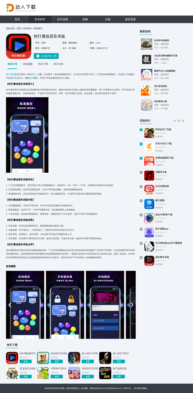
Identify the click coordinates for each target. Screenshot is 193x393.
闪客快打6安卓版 (59, 368)
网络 (14, 78)
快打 (8, 74)
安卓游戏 (62, 19)
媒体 (21, 78)
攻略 (85, 19)
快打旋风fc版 (120, 368)
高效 (33, 74)
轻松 (31, 78)
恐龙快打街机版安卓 (28, 368)
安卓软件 (40, 19)
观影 (63, 78)
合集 (108, 19)
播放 (12, 74)
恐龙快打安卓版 (59, 353)
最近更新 (130, 19)
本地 (126, 74)
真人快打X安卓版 (121, 353)
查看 (26, 361)
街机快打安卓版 (90, 368)
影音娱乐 (38, 28)
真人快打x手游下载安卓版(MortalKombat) (90, 353)
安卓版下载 (46, 56)
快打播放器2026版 (28, 353)
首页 (17, 19)
